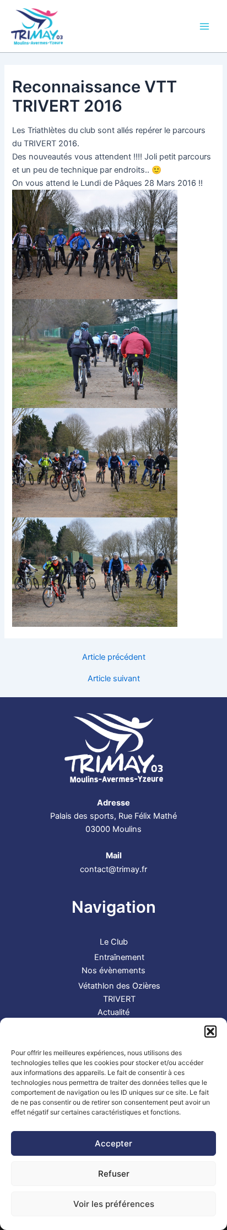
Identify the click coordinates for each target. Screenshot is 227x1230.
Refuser (113, 1173)
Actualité (113, 1012)
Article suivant (114, 679)
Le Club (114, 942)
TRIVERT (119, 999)
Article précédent (113, 657)
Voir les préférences (113, 1204)
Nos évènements (113, 970)
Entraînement (119, 957)
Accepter (113, 1143)
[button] (210, 1031)
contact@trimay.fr (113, 869)
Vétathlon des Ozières (119, 986)
